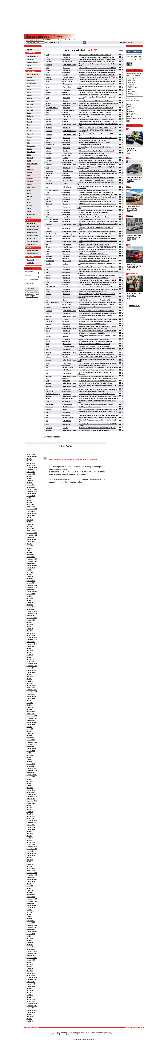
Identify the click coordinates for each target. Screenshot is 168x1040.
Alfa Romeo (31, 80)
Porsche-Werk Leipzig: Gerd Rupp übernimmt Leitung (96, 352)
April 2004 (30, 995)
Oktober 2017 (31, 642)
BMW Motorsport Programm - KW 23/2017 (92, 269)
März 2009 (30, 866)
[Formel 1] (134, 115)
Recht (47, 81)
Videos (29, 68)
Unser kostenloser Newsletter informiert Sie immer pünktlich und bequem (73, 459)
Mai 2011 (29, 809)
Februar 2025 (31, 463)
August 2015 (31, 698)
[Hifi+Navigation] (134, 88)
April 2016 (30, 681)
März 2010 (30, 840)
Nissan (29, 173)
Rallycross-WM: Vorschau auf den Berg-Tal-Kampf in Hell (97, 331)
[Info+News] (134, 91)
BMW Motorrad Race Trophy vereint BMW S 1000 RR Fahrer (98, 238)
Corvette (30, 110)
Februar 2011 (31, 816)
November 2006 (32, 927)
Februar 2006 (31, 947)
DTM (47, 68)
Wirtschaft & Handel (69, 65)
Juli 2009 (29, 857)
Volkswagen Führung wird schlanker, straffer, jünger (95, 117)
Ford (28, 128)
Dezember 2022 (32, 509)
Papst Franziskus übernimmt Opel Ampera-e (93, 391)
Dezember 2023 (32, 489)
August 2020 (31, 568)
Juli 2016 (29, 674)
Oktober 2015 (31, 694)
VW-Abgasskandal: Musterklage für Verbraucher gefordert (98, 81)
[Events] (134, 86)
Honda (29, 131)
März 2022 (30, 526)
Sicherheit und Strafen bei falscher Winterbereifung (134, 295)
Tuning (65, 409)
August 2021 (31, 541)
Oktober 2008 (31, 877)
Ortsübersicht (31, 244)
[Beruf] (134, 104)
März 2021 (30, 552)
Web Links (30, 263)
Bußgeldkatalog (32, 232)
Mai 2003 (29, 1019)
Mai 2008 (29, 888)
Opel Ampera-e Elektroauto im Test (90, 407)
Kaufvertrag (31, 238)
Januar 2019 (31, 609)
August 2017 (31, 646)
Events (65, 75)
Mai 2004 (29, 993)
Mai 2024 (29, 478)
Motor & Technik (68, 77)
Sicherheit (49, 62)
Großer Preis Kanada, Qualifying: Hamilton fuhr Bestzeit (97, 294)
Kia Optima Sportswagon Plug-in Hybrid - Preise (94, 217)
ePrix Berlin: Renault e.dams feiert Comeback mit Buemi (97, 267)
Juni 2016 (30, 677)
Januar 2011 (31, 818)
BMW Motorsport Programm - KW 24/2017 (92, 199)
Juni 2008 (30, 886)
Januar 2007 (31, 923)
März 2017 (30, 657)
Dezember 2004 (32, 977)
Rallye (48, 59)
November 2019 (32, 587)
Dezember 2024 (32, 467)
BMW (29, 92)
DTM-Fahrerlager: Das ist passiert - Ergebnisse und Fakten (98, 313)
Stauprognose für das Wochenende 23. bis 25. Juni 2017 (97, 201)
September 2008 (32, 879)
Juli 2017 (29, 648)
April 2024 (30, 480)
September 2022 (32, 513)
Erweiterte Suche (53, 42)
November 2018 (32, 613)
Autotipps (66, 321)
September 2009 (32, 853)
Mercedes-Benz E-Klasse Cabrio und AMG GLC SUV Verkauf (98, 221)
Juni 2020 (30, 572)
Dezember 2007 (32, 899)
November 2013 (32, 744)
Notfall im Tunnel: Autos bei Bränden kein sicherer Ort (96, 62)
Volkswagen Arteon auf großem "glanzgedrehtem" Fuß (96, 151)
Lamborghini (31, 146)
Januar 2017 (31, 661)
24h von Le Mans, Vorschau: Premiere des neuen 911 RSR (97, 280)
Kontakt (110, 1033)
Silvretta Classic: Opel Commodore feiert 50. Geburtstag (97, 75)
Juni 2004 (30, 990)
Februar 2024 (31, 485)
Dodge (29, 119)
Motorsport (66, 57)
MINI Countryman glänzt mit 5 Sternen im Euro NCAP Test (134, 179)
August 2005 (31, 960)
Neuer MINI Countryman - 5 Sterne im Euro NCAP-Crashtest (98, 368)
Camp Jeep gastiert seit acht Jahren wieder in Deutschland (98, 378)
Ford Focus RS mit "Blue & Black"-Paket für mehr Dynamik (98, 357)
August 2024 (31, 474)
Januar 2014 (31, 740)
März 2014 (30, 735)
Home (58, 1032)
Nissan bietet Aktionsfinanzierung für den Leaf (94, 261)
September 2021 (32, 539)
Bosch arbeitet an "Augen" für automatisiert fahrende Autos (98, 398)
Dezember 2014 (32, 716)
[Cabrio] (134, 106)
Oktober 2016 (31, 668)
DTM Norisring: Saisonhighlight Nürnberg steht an (95, 115)
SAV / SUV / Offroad (52, 108)
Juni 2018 (30, 624)
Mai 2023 (29, 500)
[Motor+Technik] (134, 95)
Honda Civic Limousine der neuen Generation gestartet (96, 354)
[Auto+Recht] (134, 81)
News (29, 65)
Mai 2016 (29, 679)
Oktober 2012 (31, 772)
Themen (93, 1032)
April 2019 (30, 602)
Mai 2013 (29, 757)
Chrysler (30, 104)
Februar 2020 (31, 581)
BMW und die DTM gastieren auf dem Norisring (94, 95)
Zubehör (48, 92)
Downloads (30, 260)
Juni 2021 (30, 546)
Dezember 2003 (32, 1003)
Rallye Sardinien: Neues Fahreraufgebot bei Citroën (95, 341)
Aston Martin (31, 83)
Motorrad (49, 128)
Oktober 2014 (31, 720)
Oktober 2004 (31, 982)
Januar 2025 (31, 465)
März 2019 (30, 605)
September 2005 (32, 958)
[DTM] (134, 110)
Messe (48, 247)
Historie (65, 183)
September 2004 (32, 984)
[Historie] (134, 89)
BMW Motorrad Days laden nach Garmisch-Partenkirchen (97, 204)
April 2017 (30, 655)
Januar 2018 (31, 635)
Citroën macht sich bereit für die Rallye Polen (93, 278)
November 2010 (32, 823)
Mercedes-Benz (32, 164)
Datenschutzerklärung (84, 1033)
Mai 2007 (29, 914)
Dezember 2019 (32, 585)
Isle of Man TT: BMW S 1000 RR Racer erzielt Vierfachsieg (97, 258)
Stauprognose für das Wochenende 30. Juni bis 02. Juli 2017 (98, 121)
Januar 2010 (31, 844)
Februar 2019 (31, 607)
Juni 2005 (30, 964)
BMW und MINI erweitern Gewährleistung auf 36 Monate (97, 304)
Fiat (28, 125)
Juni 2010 (30, 833)
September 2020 (32, 565)
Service (88, 1032)
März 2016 (30, 683)
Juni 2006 (30, 938)
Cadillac (29, 98)
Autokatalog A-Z (32, 56)
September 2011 (32, 801)
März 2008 (30, 892)
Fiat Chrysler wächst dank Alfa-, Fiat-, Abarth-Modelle (96, 383)
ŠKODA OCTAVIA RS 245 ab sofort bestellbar (93, 212)
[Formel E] (134, 117)
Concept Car (50, 145)
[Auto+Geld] (134, 79)
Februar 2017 (31, 659)
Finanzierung (50, 261)
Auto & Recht (67, 81)
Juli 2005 (29, 962)
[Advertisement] (84, 17)
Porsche (30, 181)
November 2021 (32, 535)
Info (47, 84)
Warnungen (67, 394)
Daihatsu (30, 116)
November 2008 (32, 875)
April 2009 (30, 864)
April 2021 (30, 550)
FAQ (53, 1033)
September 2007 (32, 905)
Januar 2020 (31, 583)
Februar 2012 (31, 790)
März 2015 (30, 709)
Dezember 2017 (32, 637)
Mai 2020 (29, 574)
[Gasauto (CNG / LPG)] (134, 118)
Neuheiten (66, 55)
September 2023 (32, 493)
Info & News (67, 162)
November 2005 (32, 953)
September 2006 (32, 932)
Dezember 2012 (32, 768)
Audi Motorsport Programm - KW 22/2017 (92, 333)
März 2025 (30, 461)
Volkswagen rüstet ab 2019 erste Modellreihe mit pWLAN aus (98, 77)
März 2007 (30, 918)
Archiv (57, 1033)
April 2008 (30, 890)
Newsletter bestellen (32, 297)
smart (29, 199)
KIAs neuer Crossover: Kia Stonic (90, 219)
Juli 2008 (29, 884)
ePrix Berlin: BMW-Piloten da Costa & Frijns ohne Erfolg (97, 275)
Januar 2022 (31, 531)
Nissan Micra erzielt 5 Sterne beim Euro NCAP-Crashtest (97, 418)
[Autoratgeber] (134, 83)
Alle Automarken (32, 74)
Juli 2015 (29, 701)
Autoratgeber (67, 62)
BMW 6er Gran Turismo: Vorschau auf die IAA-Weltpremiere (98, 249)
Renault (29, 184)
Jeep (28, 140)
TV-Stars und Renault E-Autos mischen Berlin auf (95, 284)
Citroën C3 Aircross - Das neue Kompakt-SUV (94, 190)
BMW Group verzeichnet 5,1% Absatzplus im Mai (94, 236)
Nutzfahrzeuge (68, 171)
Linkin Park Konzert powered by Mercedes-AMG (94, 300)
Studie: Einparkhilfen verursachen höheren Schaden (96, 404)
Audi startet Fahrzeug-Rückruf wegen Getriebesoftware (97, 394)
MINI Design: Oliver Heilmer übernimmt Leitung (94, 430)
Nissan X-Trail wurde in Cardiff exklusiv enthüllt (94, 339)
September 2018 (32, 618)
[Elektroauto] (134, 111)
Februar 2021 (31, 555)
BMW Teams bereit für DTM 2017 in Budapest (93, 254)
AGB (75, 1033)
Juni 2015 (30, 703)
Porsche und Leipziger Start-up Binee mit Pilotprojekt (96, 180)
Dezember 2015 (32, 690)
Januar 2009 (31, 871)
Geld (47, 304)
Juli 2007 (29, 910)
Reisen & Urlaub (68, 346)
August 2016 (31, 672)
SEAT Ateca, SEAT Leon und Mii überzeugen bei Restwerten (98, 363)
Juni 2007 (30, 912)
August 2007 (31, 908)
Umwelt (48, 180)
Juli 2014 (29, 727)
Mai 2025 (29, 459)
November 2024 (32, 470)
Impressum (70, 1033)
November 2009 (32, 849)
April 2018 (30, 629)
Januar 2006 (31, 949)
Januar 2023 (31, 507)
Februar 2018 (31, 633)
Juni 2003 (30, 1017)
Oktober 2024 (31, 472)
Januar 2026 (31, 454)
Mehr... (129, 153)
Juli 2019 (29, 596)
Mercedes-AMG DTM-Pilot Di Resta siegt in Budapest (96, 210)
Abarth (29, 77)
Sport (47, 57)
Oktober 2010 (31, 825)
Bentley (29, 89)
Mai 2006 (29, 940)
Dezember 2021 (32, 533)
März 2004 (30, 997)
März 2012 (30, 788)
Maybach (30, 158)
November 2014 (32, 718)
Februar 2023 (31, 504)
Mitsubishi (30, 170)
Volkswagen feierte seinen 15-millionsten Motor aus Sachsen (98, 162)
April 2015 (30, 707)
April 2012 (30, 786)
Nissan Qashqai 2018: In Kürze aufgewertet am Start (96, 108)
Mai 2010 (29, 836)
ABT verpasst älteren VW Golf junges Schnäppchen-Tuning (98, 409)
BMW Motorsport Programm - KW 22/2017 (92, 365)
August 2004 (31, 986)
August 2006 (31, 934)
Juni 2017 (30, 650)
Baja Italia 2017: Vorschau (87, 251)
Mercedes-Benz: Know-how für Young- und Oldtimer (95, 321)
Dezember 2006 (32, 925)
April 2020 (30, 576)
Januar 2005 (31, 975)
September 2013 (32, 748)
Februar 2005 (31, 973)
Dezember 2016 (32, 663)
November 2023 (32, 491)
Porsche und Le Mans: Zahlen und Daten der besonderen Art (98, 415)
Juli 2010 (29, 831)
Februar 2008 (31, 894)
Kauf (47, 55)
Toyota (29, 211)
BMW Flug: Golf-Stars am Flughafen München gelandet (96, 178)
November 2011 (32, 796)
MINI (28, 167)
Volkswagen (31, 214)
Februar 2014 (31, 738)
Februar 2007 (31, 921)
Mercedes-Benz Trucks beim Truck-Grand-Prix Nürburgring (98, 234)
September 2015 (32, 696)
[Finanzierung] (134, 113)
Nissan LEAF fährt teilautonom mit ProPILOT (93, 105)
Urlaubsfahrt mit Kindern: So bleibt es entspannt (94, 346)
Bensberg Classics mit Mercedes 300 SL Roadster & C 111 (98, 173)
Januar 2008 (31, 897)
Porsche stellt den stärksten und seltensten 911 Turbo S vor (98, 282)
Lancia (29, 149)
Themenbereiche (32, 254)
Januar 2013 (31, 766)
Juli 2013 (29, 753)
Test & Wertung (68, 79)
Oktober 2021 (31, 537)
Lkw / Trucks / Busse (52, 234)
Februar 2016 (31, 685)
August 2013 (31, 751)
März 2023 (30, 502)
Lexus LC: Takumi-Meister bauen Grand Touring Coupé (96, 370)
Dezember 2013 (32, 742)
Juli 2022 (29, 517)
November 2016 (32, 666)
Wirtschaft (49, 65)
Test (47, 368)
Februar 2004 (31, 999)
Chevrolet (30, 101)
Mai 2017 (29, 653)
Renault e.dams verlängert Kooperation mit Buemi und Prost (98, 289)
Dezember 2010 (32, 820)
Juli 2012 (29, 779)
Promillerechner (32, 235)
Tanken (48, 87)
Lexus (29, 155)
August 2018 (31, 620)
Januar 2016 (31, 687)
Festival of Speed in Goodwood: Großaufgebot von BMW (97, 70)
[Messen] (134, 93)
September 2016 (32, 670)
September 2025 (32, 456)
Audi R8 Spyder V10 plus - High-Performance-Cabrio (96, 192)
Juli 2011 (29, 805)
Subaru (29, 202)
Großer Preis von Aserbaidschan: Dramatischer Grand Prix (98, 138)
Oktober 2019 (31, 589)
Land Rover (31, 152)
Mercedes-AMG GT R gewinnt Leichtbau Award (94, 245)
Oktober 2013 (31, 746)
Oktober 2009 (31, 851)
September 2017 (32, 644)
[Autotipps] (134, 84)
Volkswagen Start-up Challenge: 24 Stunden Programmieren (98, 103)
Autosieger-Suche (95, 479)
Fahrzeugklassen (32, 62)
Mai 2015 (29, 705)
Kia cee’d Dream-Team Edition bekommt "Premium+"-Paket (98, 92)
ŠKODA (29, 196)
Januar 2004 (31, 1001)
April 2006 (30, 942)
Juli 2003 (29, 1014)
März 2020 (30, 578)
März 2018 (30, 631)
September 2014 (32, 722)
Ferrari (29, 122)
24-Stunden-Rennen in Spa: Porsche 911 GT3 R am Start (97, 57)
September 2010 (32, 827)
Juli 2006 (29, 936)
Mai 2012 (29, 783)
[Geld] (134, 120)
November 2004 (32, 979)
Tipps (47, 112)
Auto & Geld (67, 87)
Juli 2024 (29, 476)
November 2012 (32, 770)
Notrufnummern (32, 241)
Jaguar (29, 137)
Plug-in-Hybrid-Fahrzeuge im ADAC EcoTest (93, 79)
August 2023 (31, 496)
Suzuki (29, 205)
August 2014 (31, 724)
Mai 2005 (29, 966)
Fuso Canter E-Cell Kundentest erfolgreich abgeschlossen (97, 171)
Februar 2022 (31, 528)
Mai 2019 (29, 600)
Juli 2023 (29, 498)
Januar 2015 (31, 714)
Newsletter (63, 1033)
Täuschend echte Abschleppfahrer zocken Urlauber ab (96, 84)
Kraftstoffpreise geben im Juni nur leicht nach (93, 155)
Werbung (104, 1033)
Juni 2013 (30, 755)
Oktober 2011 (31, 799)
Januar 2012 (31, 792)
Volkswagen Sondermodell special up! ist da (93, 291)
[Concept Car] (134, 108)
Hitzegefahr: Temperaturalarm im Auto (91, 153)
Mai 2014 (29, 731)
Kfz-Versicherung (33, 226)
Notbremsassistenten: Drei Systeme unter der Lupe (95, 160)
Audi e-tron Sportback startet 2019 (90, 145)
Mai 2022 (29, 522)
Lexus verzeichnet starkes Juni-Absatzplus (93, 328)
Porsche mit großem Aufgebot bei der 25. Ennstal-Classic (97, 59)
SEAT (29, 193)
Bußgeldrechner (32, 229)
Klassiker (49, 173)
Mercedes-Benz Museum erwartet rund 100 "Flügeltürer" (97, 428)
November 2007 (32, 901)
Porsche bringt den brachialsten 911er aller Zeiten (95, 55)
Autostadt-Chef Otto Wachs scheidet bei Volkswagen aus (97, 165)
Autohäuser (31, 223)
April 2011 (30, 812)
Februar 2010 (31, 842)
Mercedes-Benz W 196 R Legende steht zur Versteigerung (134, 237)
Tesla (29, 208)
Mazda (29, 161)
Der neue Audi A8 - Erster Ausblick (90, 175)
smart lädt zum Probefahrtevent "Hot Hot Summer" (95, 112)
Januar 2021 (31, 557)
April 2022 (30, 524)
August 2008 (31, 881)
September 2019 (32, 592)
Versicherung (50, 404)
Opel (28, 176)
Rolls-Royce (31, 187)
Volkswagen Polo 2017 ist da (88, 215)
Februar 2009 (31, 868)
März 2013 (30, 762)
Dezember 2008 (32, 873)
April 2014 (30, 733)
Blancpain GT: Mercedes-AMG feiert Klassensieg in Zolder (97, 326)
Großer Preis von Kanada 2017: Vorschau (92, 324)
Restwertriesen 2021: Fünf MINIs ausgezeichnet (94, 344)
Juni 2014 (30, 729)
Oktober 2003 (31, 1008)
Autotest (30, 59)
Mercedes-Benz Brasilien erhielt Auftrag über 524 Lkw (96, 311)
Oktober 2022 (31, 511)
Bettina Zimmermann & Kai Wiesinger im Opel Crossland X (98, 389)
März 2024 (30, 483)
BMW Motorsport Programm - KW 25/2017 (92, 140)
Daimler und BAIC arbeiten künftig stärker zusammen (96, 376)
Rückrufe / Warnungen (53, 394)
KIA (28, 143)
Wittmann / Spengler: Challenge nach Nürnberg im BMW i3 (97, 68)
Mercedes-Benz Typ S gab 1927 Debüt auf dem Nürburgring (98, 319)
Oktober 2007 (31, 903)
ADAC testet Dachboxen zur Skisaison (132, 150)
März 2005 (30, 971)
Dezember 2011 (32, 794)
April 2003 (30, 1021)
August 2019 (31, 594)
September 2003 (32, 1010)
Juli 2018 (29, 622)
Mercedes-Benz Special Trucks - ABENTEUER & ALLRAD (97, 247)
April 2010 (30, 838)
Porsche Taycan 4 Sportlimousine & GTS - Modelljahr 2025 (134, 266)
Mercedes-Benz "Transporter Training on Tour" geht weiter (97, 302)
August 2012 (31, 777)
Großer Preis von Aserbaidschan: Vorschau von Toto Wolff (97, 197)
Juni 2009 (30, 860)
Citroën (29, 107)
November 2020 (32, 561)
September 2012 (32, 775)
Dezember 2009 (32, 847)
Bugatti (29, 95)
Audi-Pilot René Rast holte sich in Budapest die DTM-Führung (98, 195)
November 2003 (32, 1006)
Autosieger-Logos (96, 1033)
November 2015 (32, 692)
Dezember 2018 (32, 611)
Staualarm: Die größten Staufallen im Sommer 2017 (95, 158)
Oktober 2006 (31, 929)
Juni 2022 (30, 520)
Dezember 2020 (32, 559)
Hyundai (30, 134)
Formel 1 (48, 138)
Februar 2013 (31, 764)
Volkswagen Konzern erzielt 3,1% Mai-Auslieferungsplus (97, 232)
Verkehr (48, 121)
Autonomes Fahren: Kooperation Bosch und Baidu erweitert (98, 396)
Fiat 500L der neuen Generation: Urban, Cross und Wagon (97, 381)
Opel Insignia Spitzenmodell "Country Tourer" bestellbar (97, 72)
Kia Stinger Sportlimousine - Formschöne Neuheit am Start (98, 90)
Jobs (114, 1033)
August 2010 (31, 829)
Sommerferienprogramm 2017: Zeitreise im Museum (96, 101)
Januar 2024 (31, 487)
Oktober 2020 (31, 563)
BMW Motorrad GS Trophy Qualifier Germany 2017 (95, 256)
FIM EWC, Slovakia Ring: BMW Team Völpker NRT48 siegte (98, 128)
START (29, 50)
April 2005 (30, 969)
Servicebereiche (32, 251)
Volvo (29, 217)
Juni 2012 (30, 781)
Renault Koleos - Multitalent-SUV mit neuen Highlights (96, 287)
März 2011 (30, 814)
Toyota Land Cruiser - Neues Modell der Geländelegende (134, 208)
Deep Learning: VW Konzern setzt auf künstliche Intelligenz (98, 110)
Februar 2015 (31, 711)
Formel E (48, 267)
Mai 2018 (29, 626)
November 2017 (32, 639)
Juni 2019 (30, 598)
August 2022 (31, 515)
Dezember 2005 (32, 951)
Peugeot (30, 179)
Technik (48, 77)
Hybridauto (49, 79)
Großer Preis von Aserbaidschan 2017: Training (94, 142)
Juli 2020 (29, 570)
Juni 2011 (30, 807)
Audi (28, 86)
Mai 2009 (29, 862)
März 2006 (30, 945)
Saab (29, 190)
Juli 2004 (29, 988)
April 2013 (30, 759)
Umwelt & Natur (68, 180)
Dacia (29, 113)
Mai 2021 (29, 548)
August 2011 (31, 803)
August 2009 (31, 855)
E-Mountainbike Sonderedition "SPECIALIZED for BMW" (97, 119)
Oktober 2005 (31, 955)
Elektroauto (49, 171)
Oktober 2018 (31, 616)
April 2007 (30, 916)
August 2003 (31, 1012)
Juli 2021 (29, 544)
